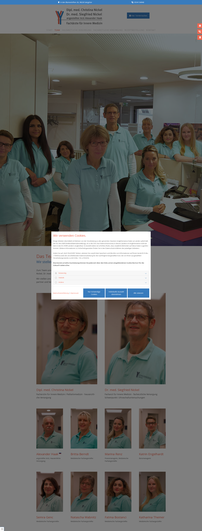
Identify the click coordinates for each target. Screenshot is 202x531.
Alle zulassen (138, 293)
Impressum (75, 293)
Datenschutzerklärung (61, 293)
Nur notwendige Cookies (94, 293)
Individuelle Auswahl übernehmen (116, 293)
